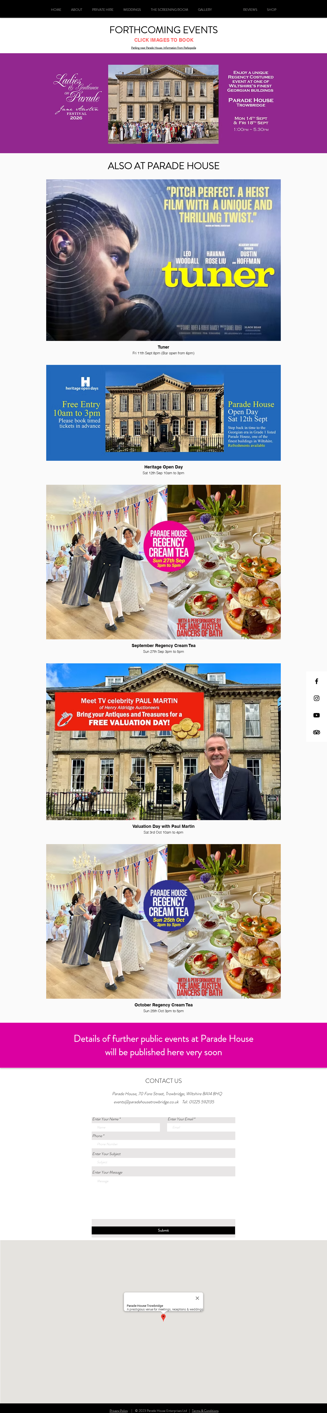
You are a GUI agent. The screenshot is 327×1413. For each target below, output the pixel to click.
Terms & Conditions (205, 1410)
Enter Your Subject (106, 1154)
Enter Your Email (180, 1119)
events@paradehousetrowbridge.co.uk (146, 1102)
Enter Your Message (107, 1172)
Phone (97, 1136)
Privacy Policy (119, 1410)
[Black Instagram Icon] (316, 698)
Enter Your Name (105, 1119)
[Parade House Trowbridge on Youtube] (316, 715)
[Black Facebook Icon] (316, 681)
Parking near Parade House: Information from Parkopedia (163, 48)
